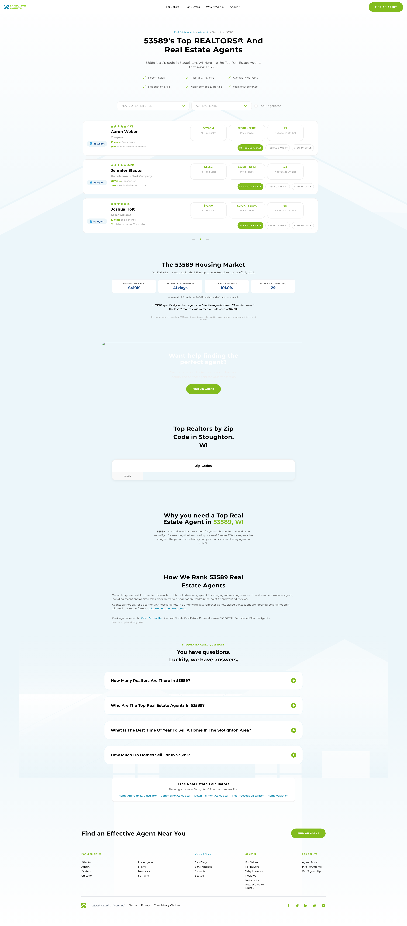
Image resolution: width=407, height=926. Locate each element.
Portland (143, 875)
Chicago (86, 875)
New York (144, 871)
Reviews (250, 875)
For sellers (251, 862)
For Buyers (193, 6)
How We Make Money (254, 886)
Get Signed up (311, 871)
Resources (252, 880)
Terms (133, 905)
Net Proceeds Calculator (248, 795)
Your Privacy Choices (167, 905)
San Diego (201, 862)
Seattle (199, 875)
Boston (86, 871)
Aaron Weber (124, 131)
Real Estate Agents (184, 32)
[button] (193, 239)
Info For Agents (312, 866)
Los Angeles (145, 862)
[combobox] (121, 106)
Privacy (145, 905)
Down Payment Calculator (211, 795)
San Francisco (203, 866)
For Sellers (172, 6)
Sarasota (200, 871)
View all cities (203, 854)
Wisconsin (203, 32)
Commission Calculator (175, 795)
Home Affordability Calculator (138, 795)
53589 (127, 475)
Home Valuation (278, 795)
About (234, 6)
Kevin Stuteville (151, 618)
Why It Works (215, 6)
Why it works (254, 871)
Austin (85, 866)
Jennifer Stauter (127, 170)
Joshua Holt (123, 209)
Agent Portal (310, 862)
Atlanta (86, 862)
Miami (142, 866)
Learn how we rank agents (168, 608)
